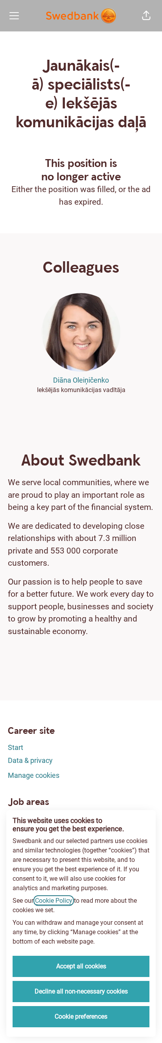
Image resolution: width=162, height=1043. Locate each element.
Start (15, 747)
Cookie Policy (53, 900)
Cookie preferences (81, 1016)
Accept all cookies (81, 966)
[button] (146, 16)
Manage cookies (33, 775)
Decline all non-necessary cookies (81, 991)
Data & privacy (30, 760)
